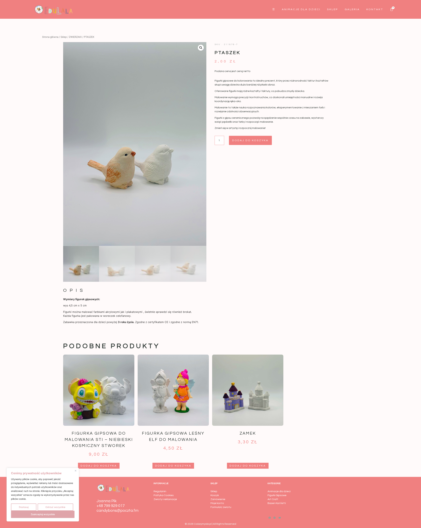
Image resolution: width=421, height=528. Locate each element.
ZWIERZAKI (75, 37)
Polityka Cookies (164, 495)
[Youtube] (280, 518)
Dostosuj (23, 507)
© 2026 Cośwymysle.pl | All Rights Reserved (210, 524)
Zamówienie (217, 499)
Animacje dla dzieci (301, 9)
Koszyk (214, 495)
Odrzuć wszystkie (55, 507)
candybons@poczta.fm (117, 510)
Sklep (332, 9)
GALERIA (352, 9)
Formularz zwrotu (220, 507)
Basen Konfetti (277, 503)
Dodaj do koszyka (250, 140)
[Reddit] (274, 518)
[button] (201, 48)
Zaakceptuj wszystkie (43, 514)
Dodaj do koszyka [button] (99, 465)
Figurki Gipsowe (277, 495)
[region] (43, 494)
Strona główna (50, 37)
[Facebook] (270, 518)
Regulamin (160, 491)
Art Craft (273, 499)
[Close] (75, 471)
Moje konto (217, 503)
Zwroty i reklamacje (165, 499)
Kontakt (374, 9)
